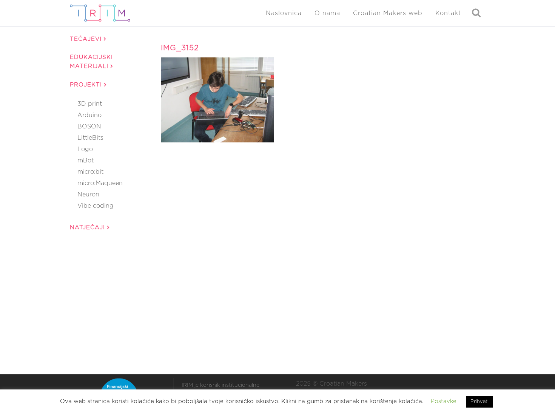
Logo (85, 149)
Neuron (88, 195)
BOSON (89, 127)
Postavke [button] (443, 401)
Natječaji (88, 227)
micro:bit (90, 172)
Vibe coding (95, 206)
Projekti (87, 85)
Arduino (89, 115)
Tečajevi (87, 39)
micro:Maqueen (100, 183)
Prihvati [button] (479, 401)
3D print (89, 104)
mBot (85, 161)
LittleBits (90, 138)
